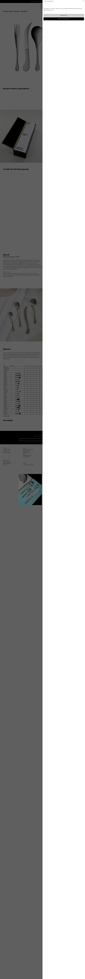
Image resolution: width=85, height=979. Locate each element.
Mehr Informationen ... (48, 10)
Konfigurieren (64, 15)
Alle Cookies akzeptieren (63, 18)
